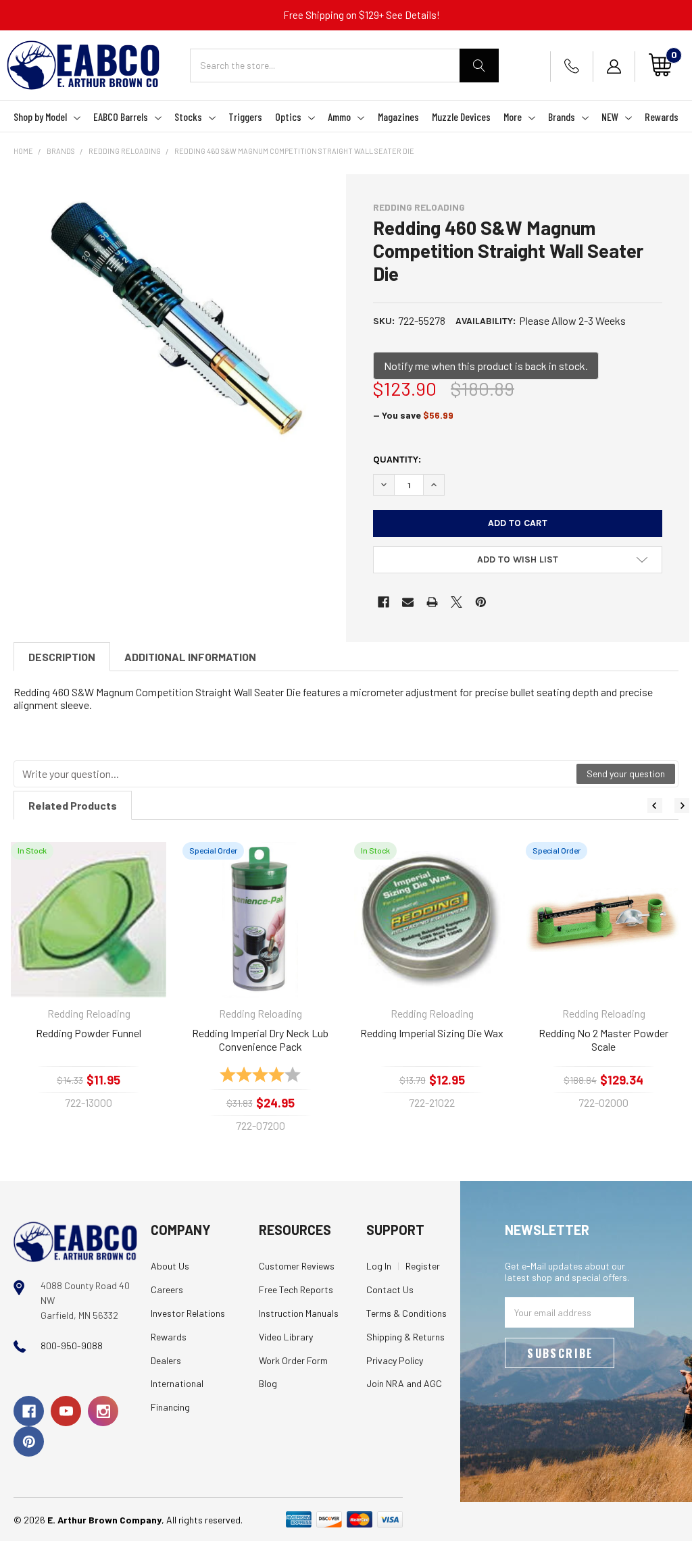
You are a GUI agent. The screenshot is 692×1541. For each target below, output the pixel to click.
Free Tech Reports (296, 1289)
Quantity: (397, 459)
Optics (288, 116)
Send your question (626, 773)
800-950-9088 (72, 1345)
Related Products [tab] (72, 805)
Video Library (286, 1336)
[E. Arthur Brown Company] (75, 1241)
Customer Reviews (297, 1266)
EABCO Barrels (120, 116)
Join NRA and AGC (404, 1383)
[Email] (407, 602)
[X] (456, 602)
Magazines (398, 116)
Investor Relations (188, 1313)
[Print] (432, 602)
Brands (561, 116)
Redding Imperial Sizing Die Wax (431, 1032)
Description (61, 656)
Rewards (661, 116)
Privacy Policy (394, 1360)
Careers (167, 1289)
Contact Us (390, 1289)
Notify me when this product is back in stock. (486, 365)
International (177, 1383)
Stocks (188, 116)
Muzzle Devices (461, 116)
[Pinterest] (480, 602)
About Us (170, 1266)
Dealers (166, 1360)
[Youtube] (66, 1411)
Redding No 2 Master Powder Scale (603, 1039)
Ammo (339, 116)
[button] (517, 559)
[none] (174, 318)
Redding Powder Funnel (88, 1032)
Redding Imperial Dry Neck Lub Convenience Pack (260, 1039)
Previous (654, 805)
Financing (170, 1407)
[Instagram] (103, 1411)
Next (681, 805)
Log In (378, 1266)
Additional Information (190, 656)
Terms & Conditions (406, 1313)
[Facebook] (383, 602)
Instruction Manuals (299, 1313)
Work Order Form (293, 1360)
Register (422, 1266)
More (512, 116)
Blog (268, 1383)
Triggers (245, 116)
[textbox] (296, 773)
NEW (609, 116)
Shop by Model (40, 116)
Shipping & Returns (405, 1336)
